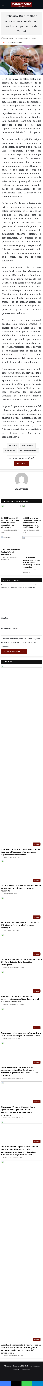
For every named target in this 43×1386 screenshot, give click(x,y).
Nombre (5, 618)
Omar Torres (8, 38)
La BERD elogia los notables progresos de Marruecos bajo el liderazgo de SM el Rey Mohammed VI (31, 522)
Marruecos (28, 445)
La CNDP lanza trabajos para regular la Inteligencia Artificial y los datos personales (31, 562)
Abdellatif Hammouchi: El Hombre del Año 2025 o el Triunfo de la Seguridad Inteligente (21, 962)
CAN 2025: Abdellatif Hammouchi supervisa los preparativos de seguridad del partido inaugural (20, 999)
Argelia (13, 445)
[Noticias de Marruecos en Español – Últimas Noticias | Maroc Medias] (21, 4)
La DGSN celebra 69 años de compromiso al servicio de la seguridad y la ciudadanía (10, 522)
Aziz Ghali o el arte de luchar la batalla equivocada (10, 552)
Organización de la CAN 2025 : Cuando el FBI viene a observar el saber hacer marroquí (20, 925)
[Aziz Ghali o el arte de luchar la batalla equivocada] (11, 541)
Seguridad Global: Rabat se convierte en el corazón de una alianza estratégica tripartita (21, 888)
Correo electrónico (9, 628)
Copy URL (21, 463)
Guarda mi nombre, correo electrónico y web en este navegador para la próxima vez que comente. (20, 642)
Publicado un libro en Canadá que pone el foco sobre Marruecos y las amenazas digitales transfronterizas (20, 852)
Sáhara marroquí (29, 450)
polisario (10, 450)
